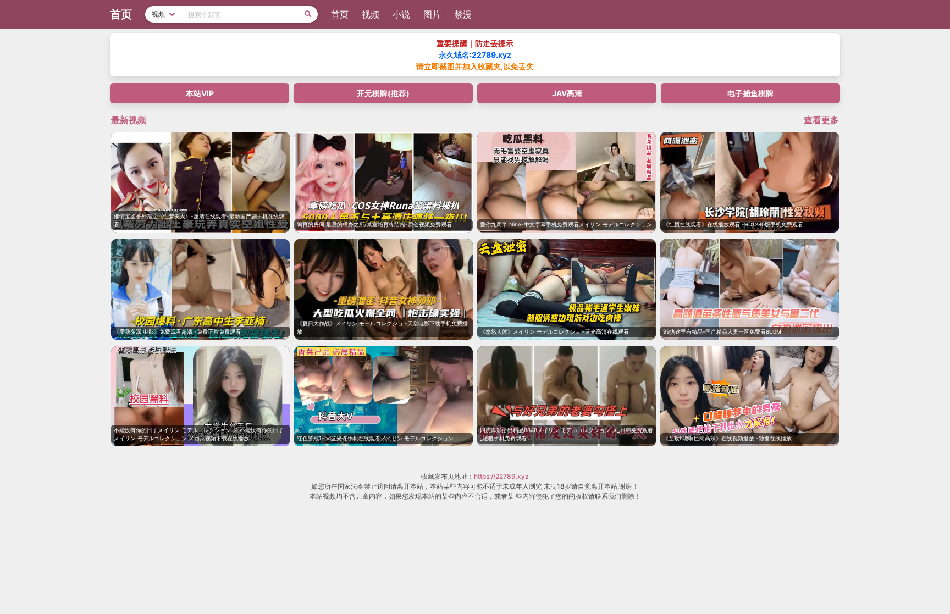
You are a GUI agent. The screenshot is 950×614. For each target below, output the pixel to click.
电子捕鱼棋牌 (750, 93)
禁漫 (463, 14)
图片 (432, 14)
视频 (370, 14)
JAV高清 (567, 93)
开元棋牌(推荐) (383, 93)
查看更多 (821, 119)
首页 (340, 14)
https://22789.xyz (501, 476)
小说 (401, 14)
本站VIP (200, 93)
